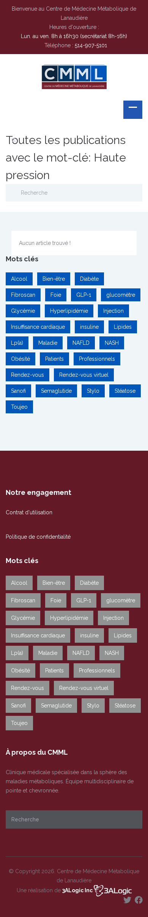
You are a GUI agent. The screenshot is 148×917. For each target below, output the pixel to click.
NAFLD (81, 343)
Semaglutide (56, 391)
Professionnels (97, 359)
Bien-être (54, 279)
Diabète (89, 279)
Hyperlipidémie (69, 311)
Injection (113, 311)
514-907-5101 (91, 45)
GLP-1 (83, 295)
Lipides (123, 327)
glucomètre (120, 295)
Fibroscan (23, 295)
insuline (89, 327)
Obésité (20, 359)
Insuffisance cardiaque (38, 327)
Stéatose (125, 391)
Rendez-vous (27, 375)
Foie (55, 295)
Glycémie (23, 311)
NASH (112, 343)
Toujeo (19, 407)
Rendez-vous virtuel (84, 375)
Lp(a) (17, 343)
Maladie (47, 343)
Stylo (93, 391)
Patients (54, 359)
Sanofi (18, 391)
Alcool (19, 279)
